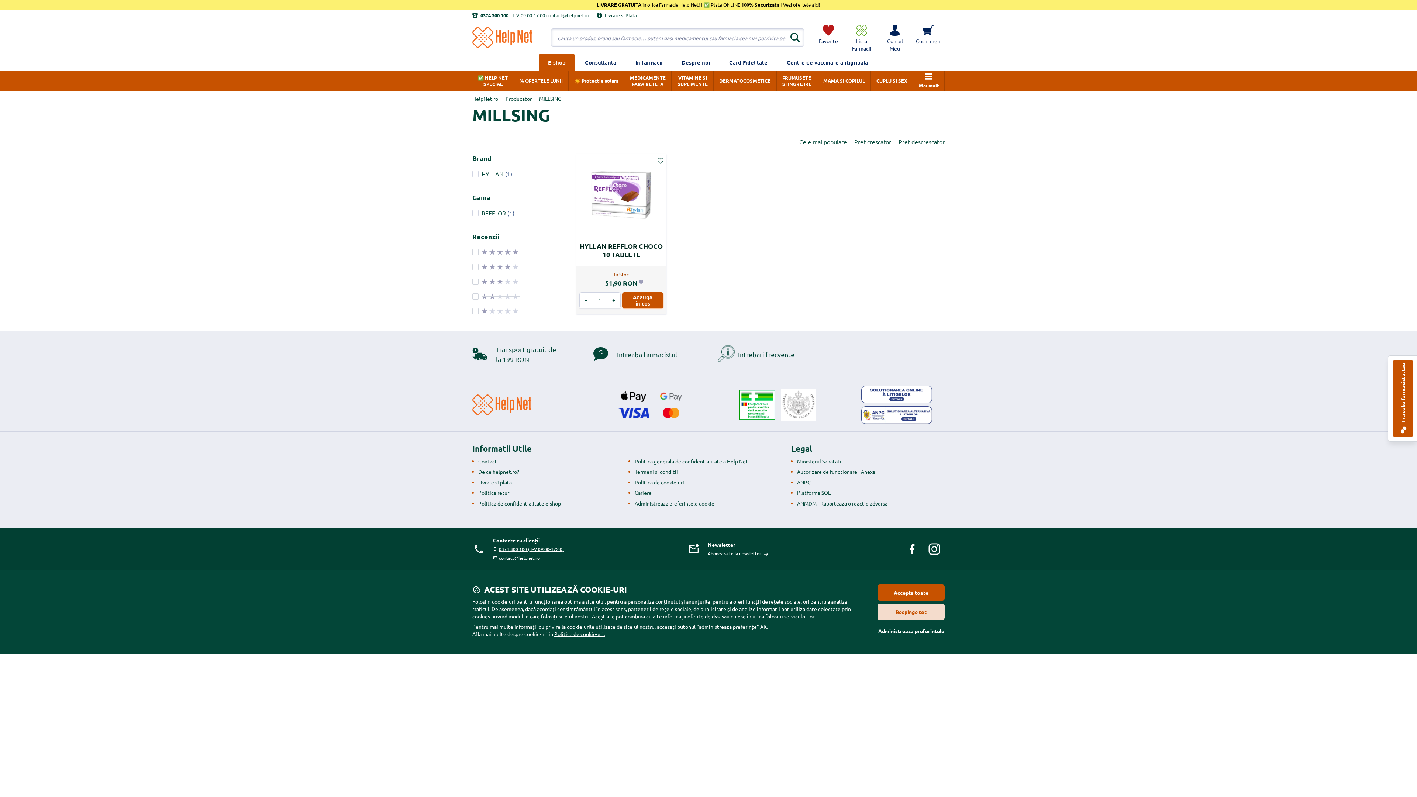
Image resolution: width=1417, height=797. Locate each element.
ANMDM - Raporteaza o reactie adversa (842, 503)
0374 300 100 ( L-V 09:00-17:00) (531, 549)
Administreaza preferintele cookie (674, 503)
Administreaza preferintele (911, 631)
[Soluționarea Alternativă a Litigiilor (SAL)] (896, 415)
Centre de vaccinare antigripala (827, 62)
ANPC (804, 482)
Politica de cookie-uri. (579, 634)
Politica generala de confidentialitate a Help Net (691, 461)
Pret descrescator (922, 141)
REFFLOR (494, 213)
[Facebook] (912, 549)
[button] (894, 37)
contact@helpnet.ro (519, 558)
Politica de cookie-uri (659, 482)
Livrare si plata (495, 482)
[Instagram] (934, 549)
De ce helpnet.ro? (498, 471)
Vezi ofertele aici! (801, 4)
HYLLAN (493, 173)
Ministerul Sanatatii (820, 461)
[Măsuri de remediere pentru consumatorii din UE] (896, 394)
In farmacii (648, 62)
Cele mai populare (823, 141)
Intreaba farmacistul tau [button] (1403, 393)
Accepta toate (911, 592)
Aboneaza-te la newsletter (734, 553)
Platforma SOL (814, 492)
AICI (765, 626)
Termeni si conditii (656, 471)
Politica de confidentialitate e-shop (519, 503)
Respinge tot (911, 611)
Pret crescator (872, 141)
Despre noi (696, 62)
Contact (487, 461)
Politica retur (493, 492)
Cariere (643, 492)
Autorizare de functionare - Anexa (836, 471)
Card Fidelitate (748, 62)
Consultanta (600, 62)
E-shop (557, 62)
